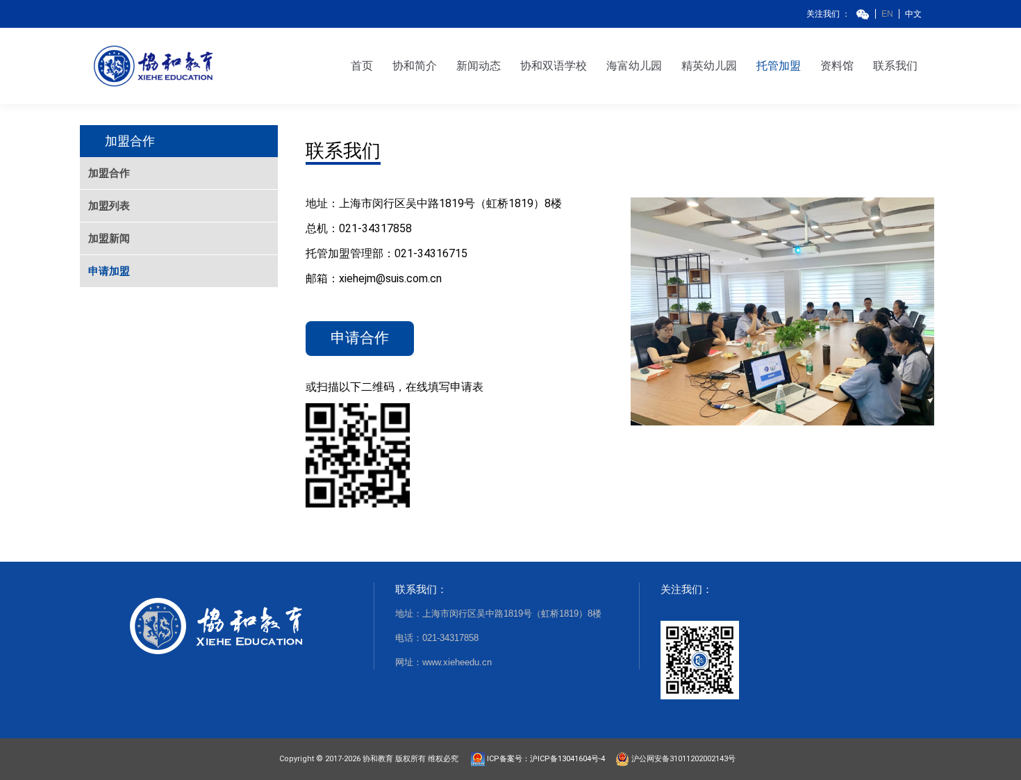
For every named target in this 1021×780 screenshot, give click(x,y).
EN (887, 14)
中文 (913, 14)
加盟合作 (109, 173)
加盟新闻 (109, 238)
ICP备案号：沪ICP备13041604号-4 (549, 758)
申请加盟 (109, 271)
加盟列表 (109, 205)
